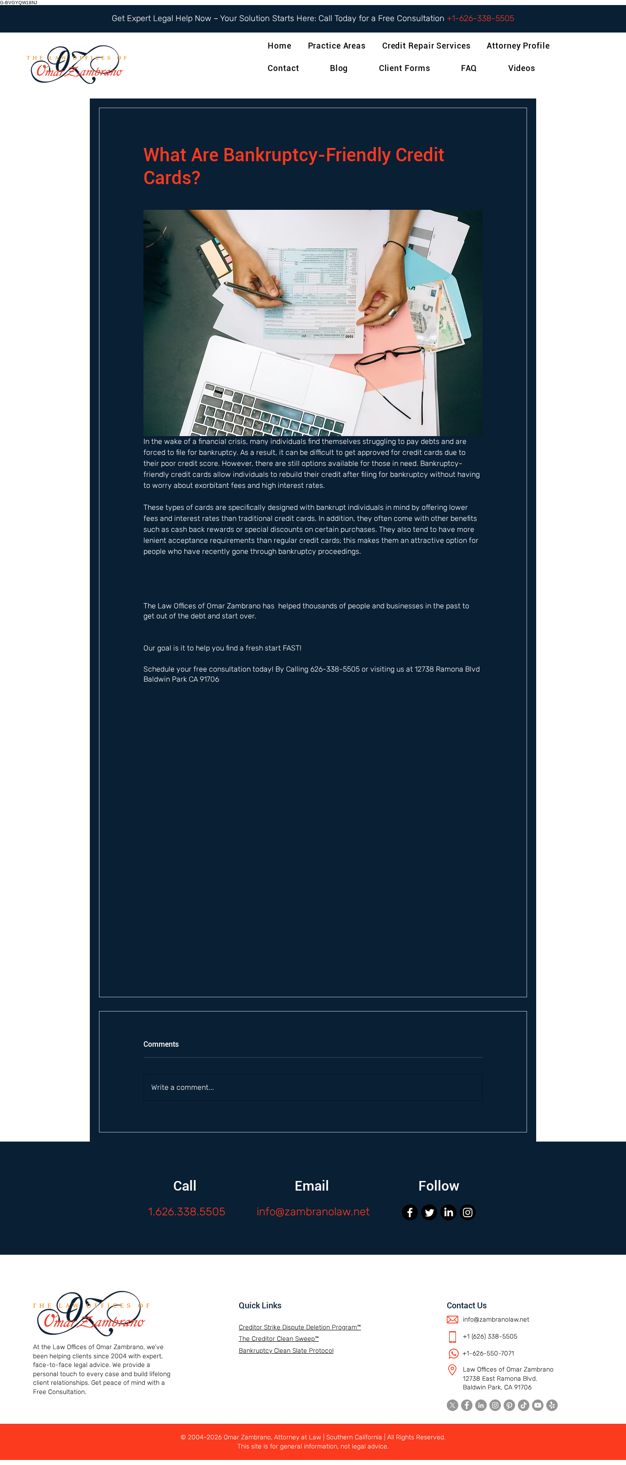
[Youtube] (538, 1405)
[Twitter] (429, 1212)
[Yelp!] (552, 1405)
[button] (520, 45)
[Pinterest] (509, 1405)
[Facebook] (410, 1212)
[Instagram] (468, 1212)
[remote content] (313, 832)
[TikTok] (523, 1405)
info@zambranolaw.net (313, 1211)
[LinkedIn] (448, 1212)
